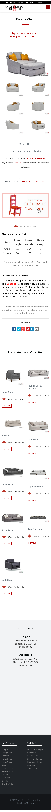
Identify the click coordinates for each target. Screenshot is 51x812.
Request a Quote (21, 36)
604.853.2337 (40, 2)
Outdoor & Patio (8, 768)
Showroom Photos (34, 762)
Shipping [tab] (27, 181)
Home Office (7, 759)
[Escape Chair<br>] (13, 88)
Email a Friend (30, 33)
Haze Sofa (7, 435)
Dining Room (7, 752)
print (16, 33)
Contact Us (31, 752)
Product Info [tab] (11, 181)
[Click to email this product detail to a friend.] (28, 143)
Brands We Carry (8, 784)
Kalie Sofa (32, 439)
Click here (18, 162)
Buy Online (6, 777)
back (37, 36)
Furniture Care (7, 771)
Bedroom (5, 756)
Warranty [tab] (41, 181)
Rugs (4, 765)
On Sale (5, 781)
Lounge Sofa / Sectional (34, 387)
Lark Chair (7, 580)
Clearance (5, 774)
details (6, 406)
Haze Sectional (35, 529)
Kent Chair (7, 392)
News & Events (33, 756)
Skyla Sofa (7, 529)
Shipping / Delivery (34, 759)
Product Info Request (35, 749)
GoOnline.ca (29, 803)
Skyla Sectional (35, 486)
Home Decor (7, 762)
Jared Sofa (7, 484)
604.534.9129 (18, 2)
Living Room (7, 749)
